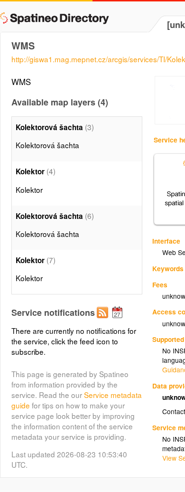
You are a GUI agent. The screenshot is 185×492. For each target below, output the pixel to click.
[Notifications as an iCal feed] (118, 320)
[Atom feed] (104, 320)
